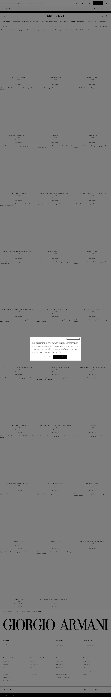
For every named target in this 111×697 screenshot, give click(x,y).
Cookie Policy (58, 352)
